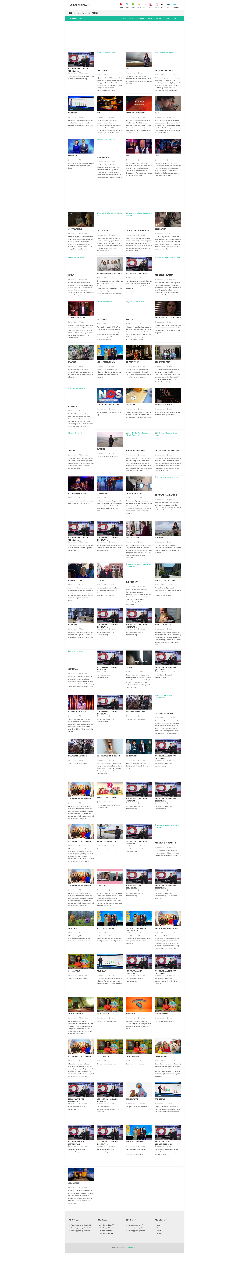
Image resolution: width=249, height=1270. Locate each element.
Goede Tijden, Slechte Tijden (168, 318)
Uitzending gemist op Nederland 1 (81, 1225)
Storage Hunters (134, 493)
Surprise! (101, 449)
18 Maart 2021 (73, 73)
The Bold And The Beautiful (167, 580)
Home (158, 1225)
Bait (157, 113)
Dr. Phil (129, 667)
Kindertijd (130, 1014)
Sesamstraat (132, 1099)
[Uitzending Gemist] (81, 5)
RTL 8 (170, 409)
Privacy (158, 1228)
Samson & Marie (162, 1056)
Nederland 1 (84, 73)
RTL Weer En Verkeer (135, 711)
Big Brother (160, 229)
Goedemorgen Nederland (79, 798)
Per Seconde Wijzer (164, 275)
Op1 (98, 113)
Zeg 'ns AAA (73, 669)
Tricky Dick (102, 70)
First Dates (102, 319)
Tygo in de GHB (103, 231)
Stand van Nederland (136, 113)
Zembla (71, 275)
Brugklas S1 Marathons (166, 495)
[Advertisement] (124, 36)
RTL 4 (141, 73)
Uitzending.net (131, 1248)
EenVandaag (102, 493)
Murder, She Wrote (163, 405)
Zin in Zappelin (74, 971)
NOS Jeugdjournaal (106, 362)
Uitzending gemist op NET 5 (136, 1225)
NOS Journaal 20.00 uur (136, 273)
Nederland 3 (113, 324)
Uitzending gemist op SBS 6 (136, 1228)
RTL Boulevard (132, 538)
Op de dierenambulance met (167, 450)
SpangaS (71, 450)
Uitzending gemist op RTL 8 (107, 1233)
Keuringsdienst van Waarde (109, 273)
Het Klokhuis (73, 406)
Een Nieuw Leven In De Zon (108, 756)
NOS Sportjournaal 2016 (108, 405)
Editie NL (100, 580)
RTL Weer (130, 69)
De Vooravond (132, 362)
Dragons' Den (103, 157)
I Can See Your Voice (77, 711)
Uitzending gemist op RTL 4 (107, 1225)
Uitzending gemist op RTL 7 (107, 1231)
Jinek (128, 155)
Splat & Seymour (75, 1014)
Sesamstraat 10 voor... (107, 797)
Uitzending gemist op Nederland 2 (81, 1228)
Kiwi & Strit (73, 928)
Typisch (129, 319)
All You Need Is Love (77, 318)
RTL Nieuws (72, 113)
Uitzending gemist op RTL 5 (107, 1228)
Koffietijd (101, 885)
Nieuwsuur (72, 155)
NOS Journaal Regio (77, 493)
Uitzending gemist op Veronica (137, 1231)
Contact (158, 1231)
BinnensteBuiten (162, 362)
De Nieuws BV (132, 756)
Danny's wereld (75, 229)
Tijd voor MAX (132, 582)
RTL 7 (141, 497)
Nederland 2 (84, 160)
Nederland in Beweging (165, 843)
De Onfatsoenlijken (164, 70)
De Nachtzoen (74, 1183)
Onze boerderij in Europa (137, 231)
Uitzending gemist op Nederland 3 (81, 1231)
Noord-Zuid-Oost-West (136, 450)
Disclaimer (159, 1233)
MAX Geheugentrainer (165, 713)
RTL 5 (170, 233)
